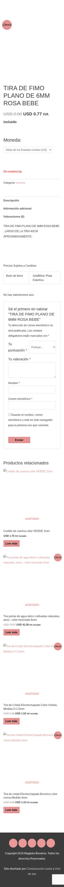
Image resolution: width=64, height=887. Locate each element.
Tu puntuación (17, 347)
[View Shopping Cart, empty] (48, 5)
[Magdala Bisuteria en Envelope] (32, 843)
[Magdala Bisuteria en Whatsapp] (41, 843)
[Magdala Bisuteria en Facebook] (13, 843)
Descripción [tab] (11, 200)
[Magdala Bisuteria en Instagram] (22, 843)
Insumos (20, 182)
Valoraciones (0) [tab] (13, 216)
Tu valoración (19, 359)
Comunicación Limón (39, 868)
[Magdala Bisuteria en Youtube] (51, 843)
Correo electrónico (20, 398)
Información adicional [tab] (17, 208)
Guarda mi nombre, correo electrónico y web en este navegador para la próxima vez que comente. (30, 420)
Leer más (11, 543)
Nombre (14, 383)
